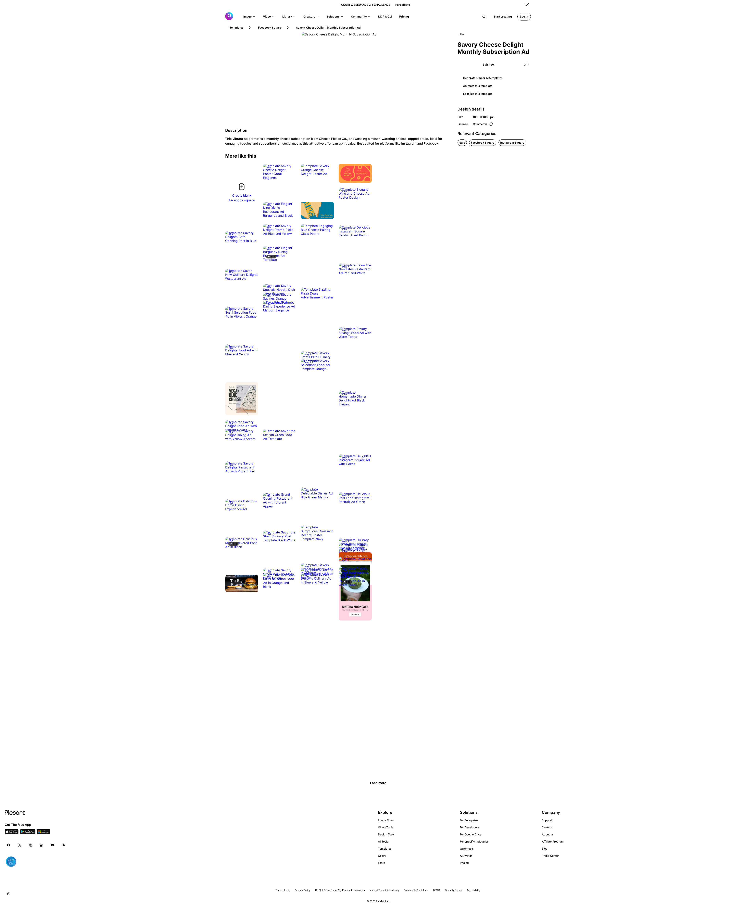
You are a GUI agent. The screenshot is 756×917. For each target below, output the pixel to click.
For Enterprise (469, 820)
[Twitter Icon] (20, 845)
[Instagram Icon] (31, 845)
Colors (382, 855)
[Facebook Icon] (9, 845)
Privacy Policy (302, 890)
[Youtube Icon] (53, 845)
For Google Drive (470, 834)
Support (547, 820)
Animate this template (477, 85)
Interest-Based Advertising (384, 890)
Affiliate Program (552, 841)
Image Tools (386, 820)
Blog (545, 848)
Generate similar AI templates (483, 78)
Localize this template (477, 93)
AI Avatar (466, 855)
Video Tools (385, 827)
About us (548, 834)
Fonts (381, 862)
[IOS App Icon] (12, 833)
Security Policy (453, 890)
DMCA (436, 890)
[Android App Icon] (27, 833)
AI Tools (383, 841)
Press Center (550, 855)
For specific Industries (474, 841)
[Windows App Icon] (43, 833)
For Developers (469, 827)
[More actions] (290, 173)
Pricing (464, 862)
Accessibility (474, 890)
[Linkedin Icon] (42, 845)
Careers (547, 827)
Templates (385, 848)
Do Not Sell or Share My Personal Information (340, 890)
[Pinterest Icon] (64, 845)
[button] (249, 16)
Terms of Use (282, 890)
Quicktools (467, 848)
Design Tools (386, 834)
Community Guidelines (416, 890)
